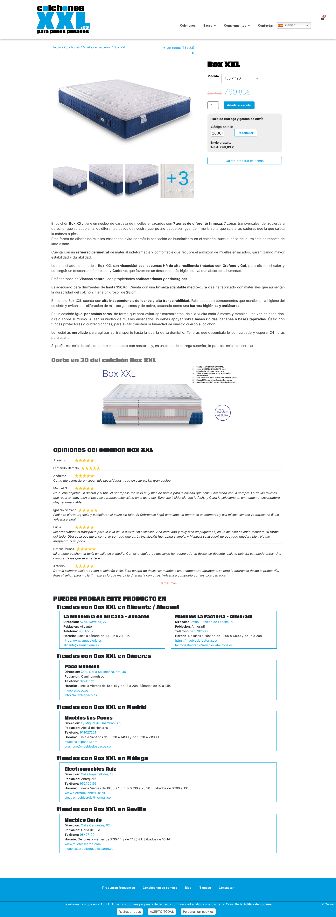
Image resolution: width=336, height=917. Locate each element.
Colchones (188, 25)
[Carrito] (322, 18)
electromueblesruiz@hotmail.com (89, 797)
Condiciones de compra (160, 888)
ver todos (173, 48)
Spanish (289, 25)
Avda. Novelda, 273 (94, 622)
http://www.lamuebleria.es (82, 640)
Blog (188, 888)
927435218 (88, 681)
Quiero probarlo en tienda (245, 161)
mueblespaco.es (76, 690)
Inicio (57, 47)
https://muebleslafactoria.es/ (196, 640)
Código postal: (222, 127)
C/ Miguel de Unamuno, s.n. (101, 723)
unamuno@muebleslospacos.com (89, 746)
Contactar (265, 25)
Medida (213, 76)
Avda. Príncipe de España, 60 (212, 622)
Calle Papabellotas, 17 (97, 774)
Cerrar (328, 904)
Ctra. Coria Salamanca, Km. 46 (103, 672)
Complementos (235, 25)
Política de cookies (257, 904)
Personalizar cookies (198, 912)
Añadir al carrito (239, 105)
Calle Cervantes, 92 (95, 825)
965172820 (87, 631)
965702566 (199, 631)
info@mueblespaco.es (81, 695)
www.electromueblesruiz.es (85, 793)
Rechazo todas (130, 912)
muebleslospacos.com (81, 742)
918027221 (88, 732)
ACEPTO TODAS (162, 912)
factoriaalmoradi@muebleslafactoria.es (204, 645)
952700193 (88, 783)
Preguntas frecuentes (118, 888)
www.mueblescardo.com (83, 844)
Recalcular (246, 133)
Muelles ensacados (97, 47)
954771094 (88, 835)
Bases (207, 25)
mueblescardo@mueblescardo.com (90, 849)
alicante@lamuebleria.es (81, 645)
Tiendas (205, 888)
